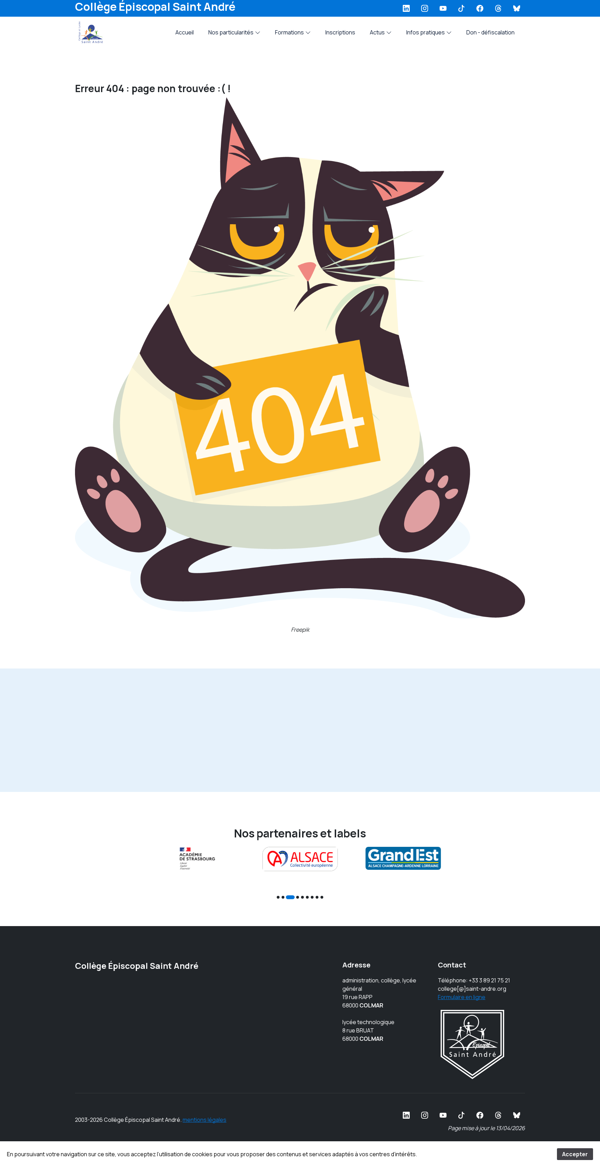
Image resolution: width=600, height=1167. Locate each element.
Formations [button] (289, 32)
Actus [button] (377, 32)
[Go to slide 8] (317, 897)
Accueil (184, 32)
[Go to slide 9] (321, 897)
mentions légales (204, 1120)
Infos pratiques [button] (425, 32)
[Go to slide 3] (290, 897)
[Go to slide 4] (297, 897)
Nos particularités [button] (230, 32)
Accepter (575, 1154)
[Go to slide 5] (302, 897)
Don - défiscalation (490, 32)
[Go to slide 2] (283, 897)
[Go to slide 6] (307, 897)
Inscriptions (340, 32)
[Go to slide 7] (312, 897)
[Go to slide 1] (278, 897)
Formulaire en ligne (461, 997)
